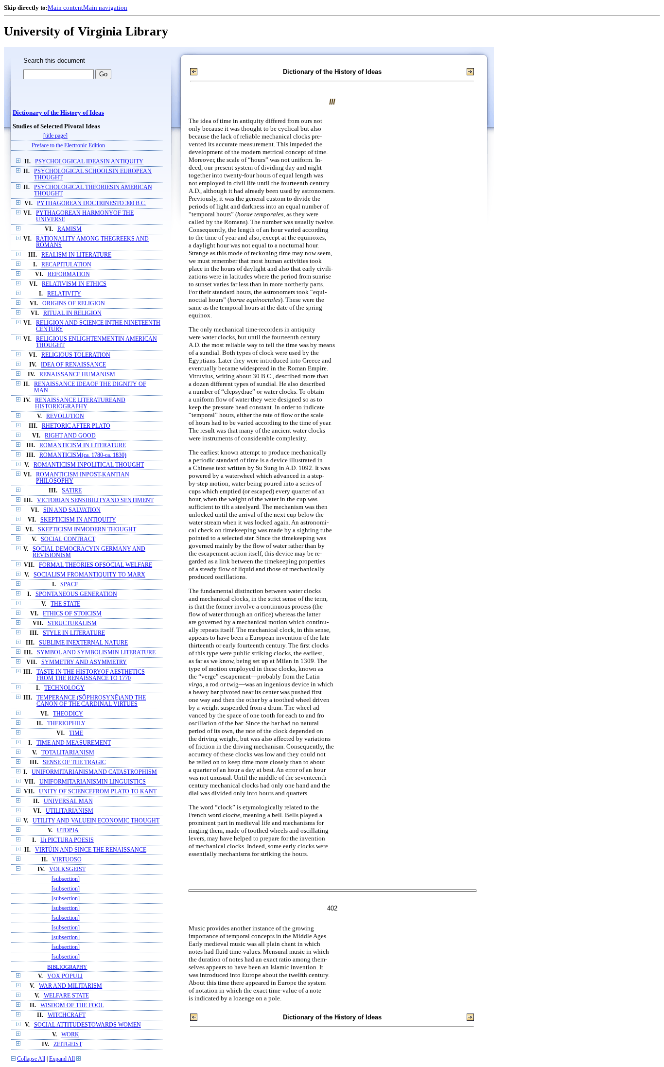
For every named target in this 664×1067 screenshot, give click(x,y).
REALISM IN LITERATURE (76, 255)
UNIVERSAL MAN (68, 801)
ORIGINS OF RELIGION (73, 303)
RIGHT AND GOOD (70, 436)
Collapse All (31, 1059)
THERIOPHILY (66, 723)
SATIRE (72, 491)
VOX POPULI (65, 976)
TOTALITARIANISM (67, 753)
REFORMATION (69, 274)
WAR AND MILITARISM (70, 986)
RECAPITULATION (66, 265)
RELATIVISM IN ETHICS (74, 284)
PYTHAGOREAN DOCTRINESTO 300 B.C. (91, 203)
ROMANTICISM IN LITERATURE (82, 445)
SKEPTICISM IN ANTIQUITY (78, 520)
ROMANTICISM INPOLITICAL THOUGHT (89, 465)
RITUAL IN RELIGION (72, 313)
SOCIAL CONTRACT (68, 539)
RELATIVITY (64, 294)
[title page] (55, 136)
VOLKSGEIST (67, 869)
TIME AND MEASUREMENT (73, 743)
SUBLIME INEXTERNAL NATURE (83, 643)
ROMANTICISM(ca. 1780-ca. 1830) (82, 455)
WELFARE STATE (66, 996)
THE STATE (65, 604)
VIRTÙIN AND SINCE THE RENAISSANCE (90, 850)
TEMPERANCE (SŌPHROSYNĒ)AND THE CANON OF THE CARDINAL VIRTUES (91, 701)
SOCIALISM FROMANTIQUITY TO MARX (89, 575)
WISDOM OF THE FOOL (72, 1005)
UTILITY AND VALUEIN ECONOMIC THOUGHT (96, 821)
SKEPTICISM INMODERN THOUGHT (87, 529)
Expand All (62, 1059)
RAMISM (69, 229)
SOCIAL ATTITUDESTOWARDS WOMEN (87, 1025)
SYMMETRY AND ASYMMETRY (84, 662)
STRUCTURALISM (72, 623)
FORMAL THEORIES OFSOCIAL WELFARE (95, 565)
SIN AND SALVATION (72, 510)
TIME (76, 733)
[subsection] (66, 879)
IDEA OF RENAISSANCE (73, 365)
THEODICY (68, 714)
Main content (65, 7)
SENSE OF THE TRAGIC (74, 762)
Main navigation (105, 7)
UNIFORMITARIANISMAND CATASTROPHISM (94, 772)
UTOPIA (68, 830)
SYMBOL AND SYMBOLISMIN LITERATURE (96, 652)
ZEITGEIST (67, 1044)
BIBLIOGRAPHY (67, 967)
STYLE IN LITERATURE (74, 633)
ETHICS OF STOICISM (72, 614)
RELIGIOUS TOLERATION (75, 355)
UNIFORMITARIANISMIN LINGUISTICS (92, 782)
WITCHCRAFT (67, 1015)
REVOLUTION (65, 416)
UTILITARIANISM (69, 811)
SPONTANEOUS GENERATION (76, 594)
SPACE (69, 584)
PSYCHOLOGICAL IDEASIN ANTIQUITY (89, 161)
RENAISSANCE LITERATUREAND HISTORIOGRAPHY (80, 403)
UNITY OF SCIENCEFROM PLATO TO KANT (98, 791)
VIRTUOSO (67, 860)
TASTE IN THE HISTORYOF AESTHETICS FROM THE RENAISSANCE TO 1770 (90, 675)
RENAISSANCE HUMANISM (77, 374)
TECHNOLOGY (64, 688)
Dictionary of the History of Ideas (58, 112)
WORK (70, 1035)
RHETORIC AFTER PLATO (76, 426)
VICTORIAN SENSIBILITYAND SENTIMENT (95, 500)
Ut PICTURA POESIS (67, 840)
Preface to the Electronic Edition (68, 145)
